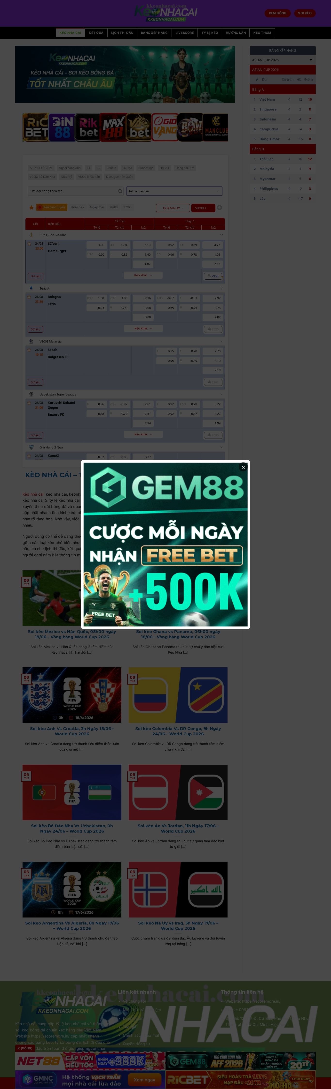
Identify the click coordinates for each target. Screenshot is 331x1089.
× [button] (243, 466)
